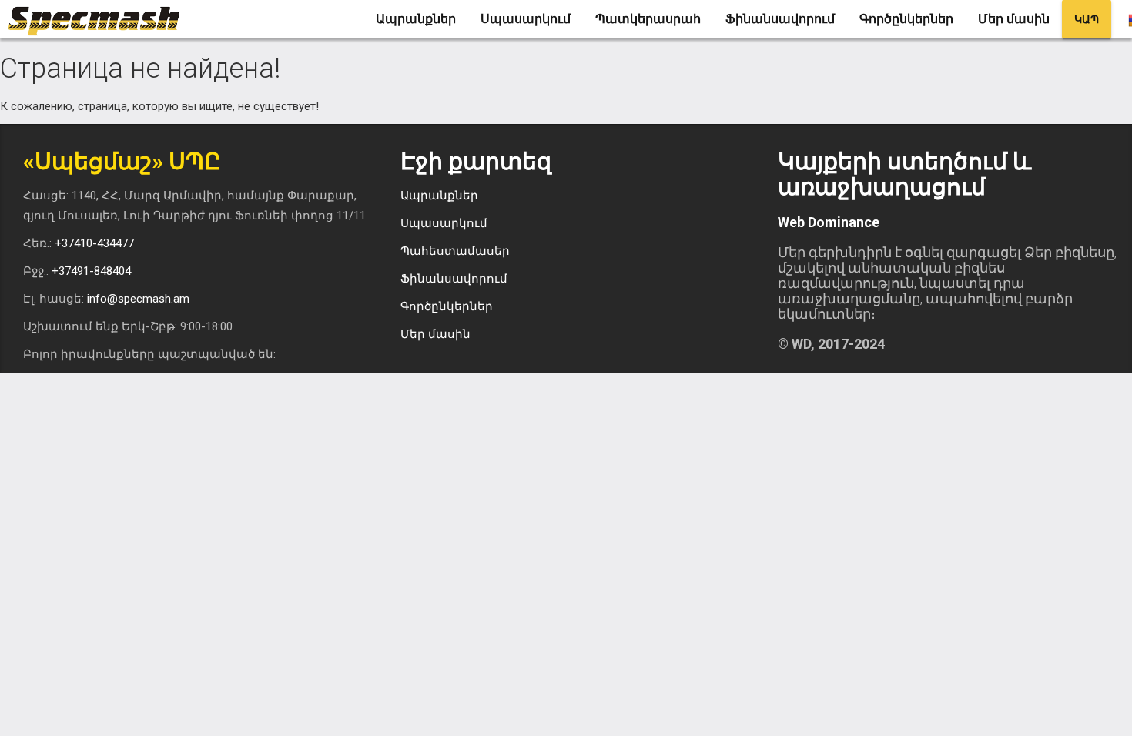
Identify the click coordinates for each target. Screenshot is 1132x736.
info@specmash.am (138, 299)
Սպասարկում (526, 19)
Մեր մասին (1014, 19)
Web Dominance (828, 222)
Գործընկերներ (906, 19)
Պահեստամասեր (455, 251)
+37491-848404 (91, 271)
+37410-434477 (94, 243)
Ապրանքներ (416, 19)
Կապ (1086, 19)
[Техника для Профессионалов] (99, 19)
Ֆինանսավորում (780, 19)
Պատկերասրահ (648, 19)
